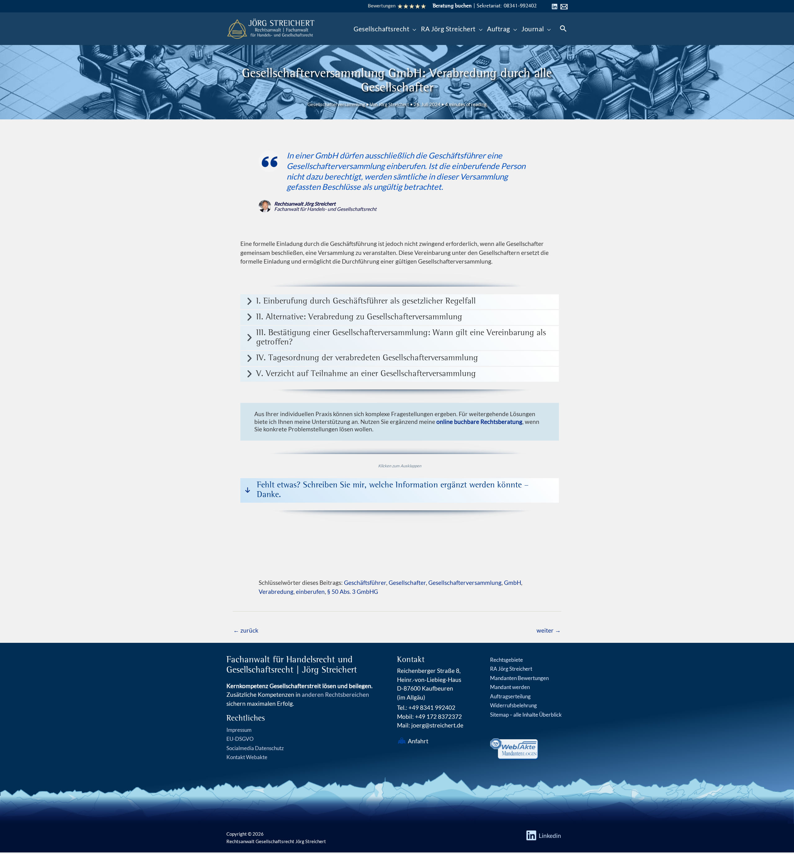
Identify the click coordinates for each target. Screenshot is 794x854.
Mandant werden (510, 687)
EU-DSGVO (240, 739)
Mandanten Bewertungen (519, 678)
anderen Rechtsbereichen (335, 694)
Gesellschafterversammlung (336, 104)
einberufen (310, 591)
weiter (549, 630)
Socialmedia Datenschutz (255, 748)
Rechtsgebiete (506, 659)
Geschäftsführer (365, 582)
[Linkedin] (554, 6)
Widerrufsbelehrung (513, 705)
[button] (412, 28)
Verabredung (276, 591)
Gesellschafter (407, 582)
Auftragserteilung (510, 696)
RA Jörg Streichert (511, 668)
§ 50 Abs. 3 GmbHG (352, 591)
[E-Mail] (564, 6)
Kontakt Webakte (246, 757)
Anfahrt (418, 741)
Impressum (239, 730)
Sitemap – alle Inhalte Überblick (526, 714)
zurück (245, 630)
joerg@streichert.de (437, 725)
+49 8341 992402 (431, 707)
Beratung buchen (452, 6)
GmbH (512, 582)
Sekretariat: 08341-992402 (507, 6)
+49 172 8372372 (438, 716)
